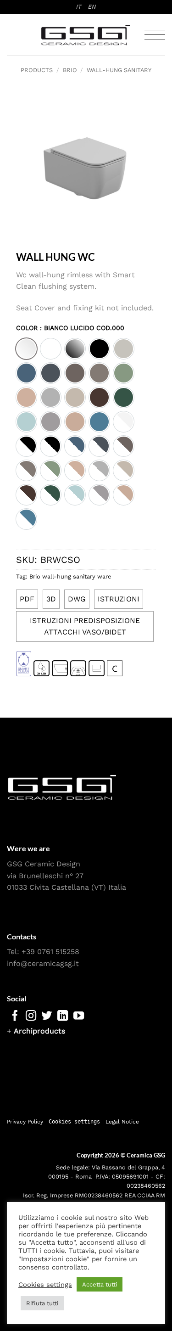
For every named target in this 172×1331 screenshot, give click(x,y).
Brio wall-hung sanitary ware (70, 576)
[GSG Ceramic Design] (86, 35)
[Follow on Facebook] (15, 1016)
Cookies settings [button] (74, 1121)
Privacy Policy (25, 1121)
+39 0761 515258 (50, 951)
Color (70, 328)
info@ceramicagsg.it (43, 963)
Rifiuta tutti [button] (42, 1303)
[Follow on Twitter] (46, 1016)
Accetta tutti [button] (99, 1284)
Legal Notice (122, 1121)
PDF (27, 599)
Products (37, 70)
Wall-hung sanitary (119, 70)
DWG (77, 599)
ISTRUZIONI (118, 599)
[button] (154, 34)
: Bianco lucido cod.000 (81, 327)
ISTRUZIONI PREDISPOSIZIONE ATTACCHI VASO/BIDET (85, 626)
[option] (26, 348)
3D (51, 599)
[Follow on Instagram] (31, 1016)
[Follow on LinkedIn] (62, 1016)
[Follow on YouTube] (78, 1016)
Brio (70, 70)
